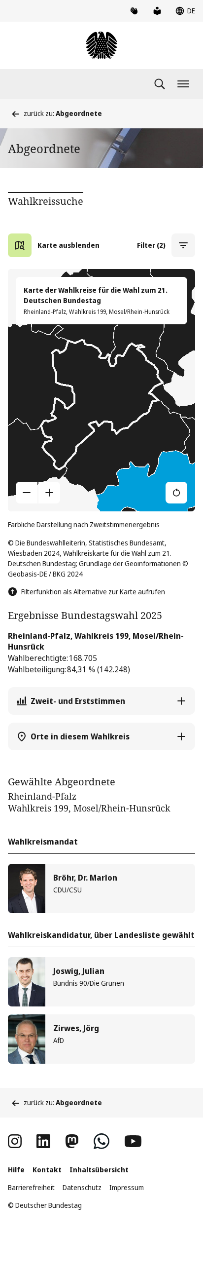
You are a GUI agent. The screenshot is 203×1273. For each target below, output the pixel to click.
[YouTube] (133, 1141)
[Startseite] (101, 45)
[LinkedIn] (43, 1141)
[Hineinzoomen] (49, 492)
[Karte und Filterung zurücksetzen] (176, 492)
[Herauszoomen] (26, 492)
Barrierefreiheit (31, 1187)
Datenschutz (82, 1187)
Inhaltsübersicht (99, 1169)
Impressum (126, 1187)
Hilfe (16, 1169)
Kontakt (47, 1169)
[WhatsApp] (101, 1141)
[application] (101, 390)
